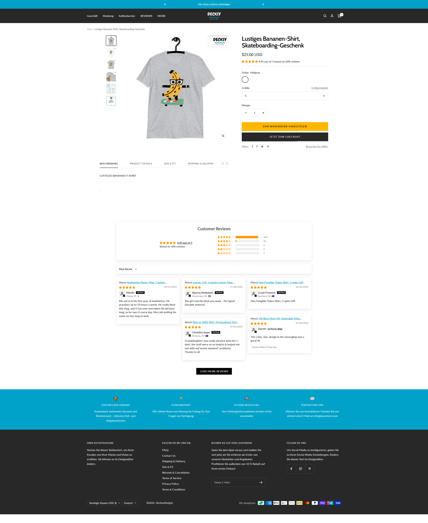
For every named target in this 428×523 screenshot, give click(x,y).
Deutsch (128, 503)
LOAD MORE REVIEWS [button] (214, 371)
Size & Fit (170, 163)
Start (89, 29)
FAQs (165, 449)
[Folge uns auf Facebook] (291, 468)
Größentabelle (319, 87)
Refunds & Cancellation (176, 472)
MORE (162, 15)
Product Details (141, 163)
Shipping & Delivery (201, 163)
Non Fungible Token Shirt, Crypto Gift (281, 282)
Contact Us (169, 455)
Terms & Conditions (173, 489)
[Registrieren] (261, 482)
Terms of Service (171, 478)
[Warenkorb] (339, 16)
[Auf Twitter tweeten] (262, 146)
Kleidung (108, 15)
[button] (250, 61)
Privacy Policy (170, 483)
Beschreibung (109, 163)
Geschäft (92, 15)
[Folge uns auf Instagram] (300, 468)
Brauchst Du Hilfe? (317, 146)
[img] (127, 287)
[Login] (332, 15)
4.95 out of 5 (184, 242)
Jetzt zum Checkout (285, 136)
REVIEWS (146, 15)
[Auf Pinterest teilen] (257, 146)
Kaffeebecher (127, 15)
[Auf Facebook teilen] (252, 146)
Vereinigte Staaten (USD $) (103, 503)
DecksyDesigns (164, 502)
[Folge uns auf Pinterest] (309, 468)
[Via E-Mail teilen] (268, 147)
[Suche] (325, 15)
